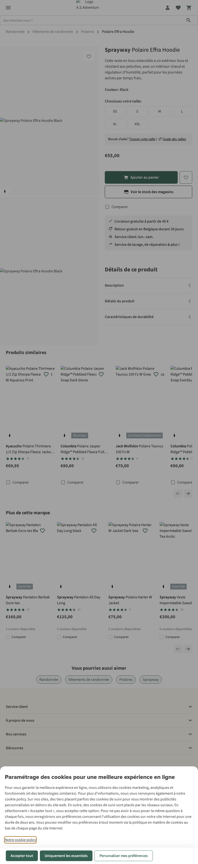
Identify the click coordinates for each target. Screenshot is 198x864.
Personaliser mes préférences (123, 855)
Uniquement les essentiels (66, 855)
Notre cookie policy (20, 839)
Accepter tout (22, 855)
